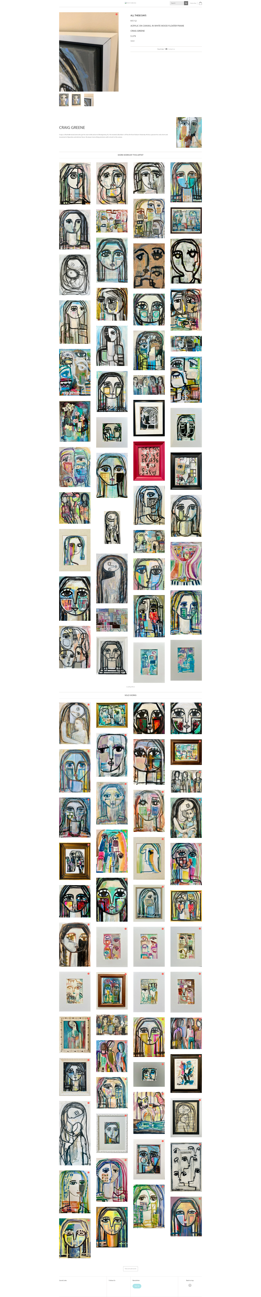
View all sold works (130, 1269)
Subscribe (193, 3)
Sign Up (137, 1286)
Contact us (171, 49)
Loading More (130, 687)
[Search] (186, 3)
